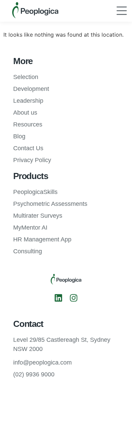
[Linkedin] (58, 298)
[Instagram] (73, 298)
